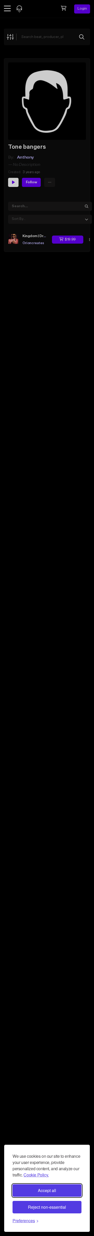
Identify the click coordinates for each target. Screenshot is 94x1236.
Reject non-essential (47, 1207)
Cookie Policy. (36, 1175)
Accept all (47, 1190)
